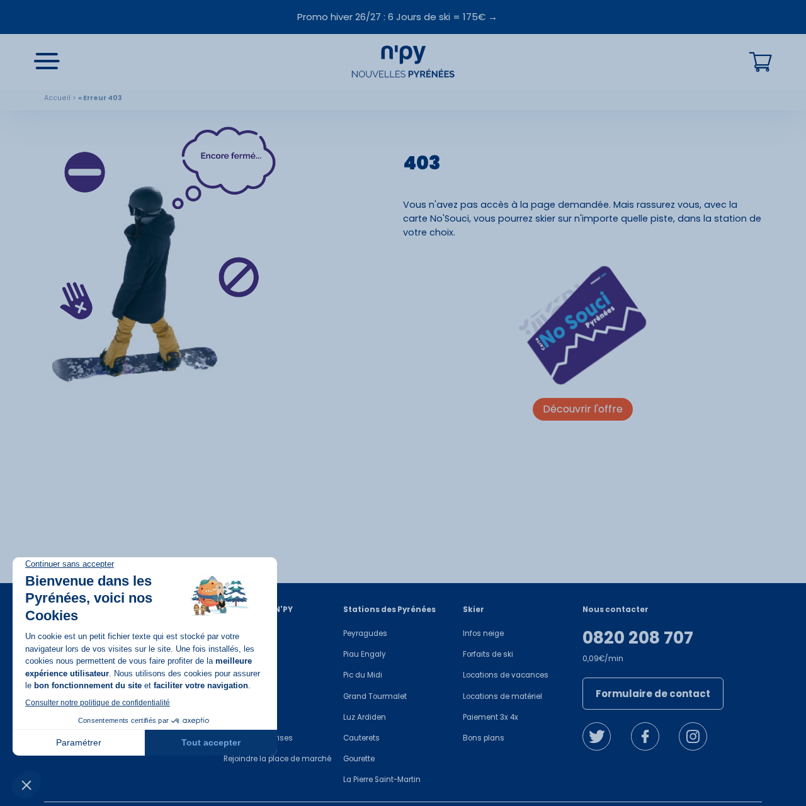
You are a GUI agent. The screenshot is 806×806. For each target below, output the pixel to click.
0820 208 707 (637, 638)
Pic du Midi (362, 675)
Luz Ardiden (364, 717)
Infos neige (483, 633)
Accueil (57, 98)
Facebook (645, 736)
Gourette (359, 759)
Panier (760, 62)
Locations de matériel (502, 696)
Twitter (596, 736)
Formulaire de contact (653, 693)
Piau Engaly (364, 654)
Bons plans (483, 738)
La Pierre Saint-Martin (382, 780)
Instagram (693, 736)
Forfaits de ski (488, 654)
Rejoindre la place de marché (277, 759)
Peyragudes (365, 633)
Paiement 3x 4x (490, 717)
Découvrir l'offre (583, 409)
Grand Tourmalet (375, 696)
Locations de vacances (505, 675)
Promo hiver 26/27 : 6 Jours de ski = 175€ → (397, 16)
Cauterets (361, 738)
